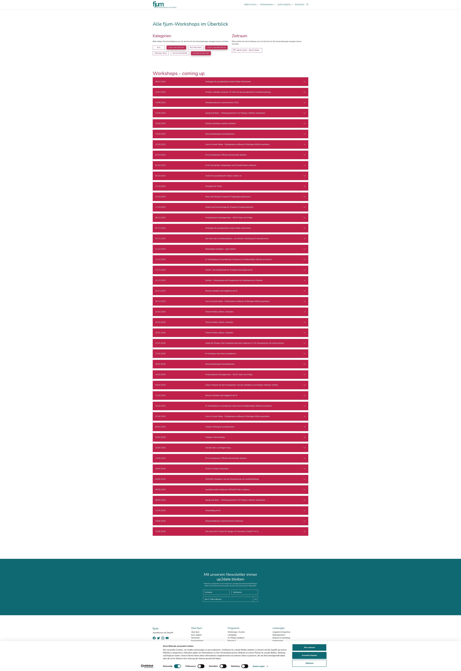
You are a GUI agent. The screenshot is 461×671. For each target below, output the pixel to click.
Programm (266, 4)
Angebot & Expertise (281, 632)
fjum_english (196, 635)
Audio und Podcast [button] (176, 47)
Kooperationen (197, 640)
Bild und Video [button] (195, 47)
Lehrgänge (232, 635)
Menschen (195, 637)
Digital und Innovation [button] (216, 47)
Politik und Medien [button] (180, 53)
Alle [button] (158, 47)
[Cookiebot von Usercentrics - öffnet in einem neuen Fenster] (147, 666)
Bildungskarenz (279, 635)
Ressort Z (232, 640)
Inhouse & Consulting (281, 637)
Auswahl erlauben (309, 655)
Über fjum (250, 4)
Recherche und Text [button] (201, 53)
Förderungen (278, 640)
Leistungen (284, 4)
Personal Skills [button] (161, 53)
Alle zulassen (309, 647)
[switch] (201, 666)
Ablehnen (309, 663)
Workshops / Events (236, 632)
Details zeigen (259, 666)
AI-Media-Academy (236, 637)
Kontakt (299, 4)
